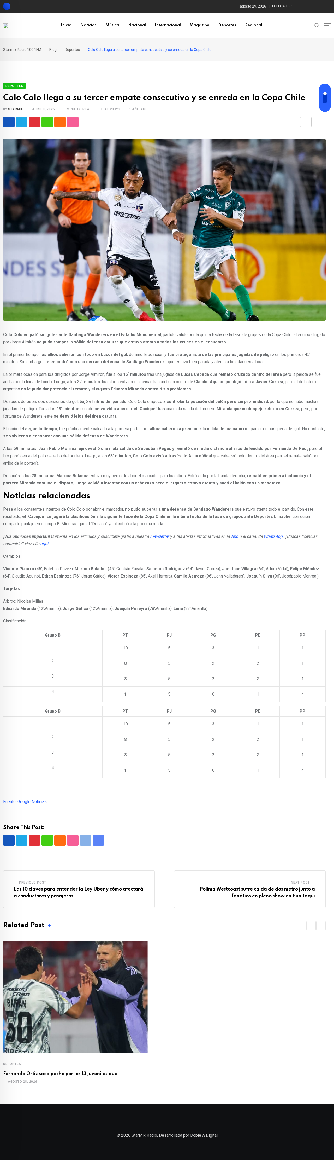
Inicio (66, 25)
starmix (15, 109)
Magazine (199, 25)
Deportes (227, 25)
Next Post (300, 882)
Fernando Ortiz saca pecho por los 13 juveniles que (60, 1073)
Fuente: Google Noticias (25, 801)
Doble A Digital (204, 1135)
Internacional (168, 25)
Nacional (137, 25)
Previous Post (32, 882)
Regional (253, 25)
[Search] (317, 25)
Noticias (88, 25)
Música (112, 25)
